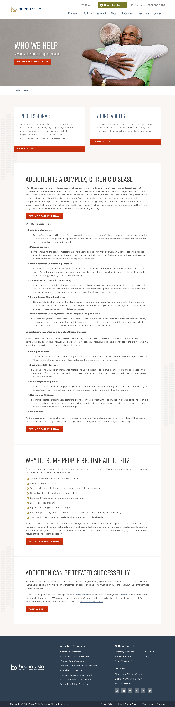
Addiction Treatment (95, 13)
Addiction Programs (72, 646)
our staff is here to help (91, 601)
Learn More (25, 148)
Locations (127, 13)
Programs (73, 13)
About (114, 13)
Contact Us (37, 609)
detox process (83, 595)
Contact (158, 13)
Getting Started (124, 646)
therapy (123, 595)
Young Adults (110, 116)
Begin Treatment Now (32, 61)
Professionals (36, 116)
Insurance (143, 13)
